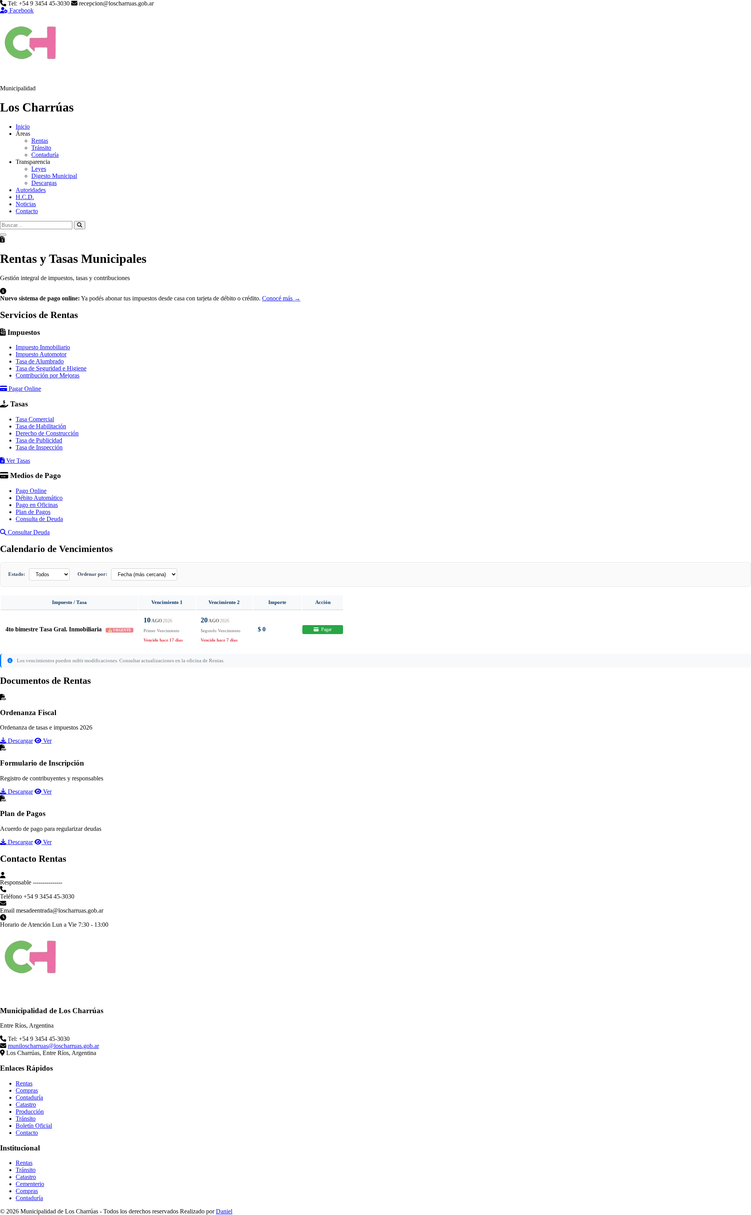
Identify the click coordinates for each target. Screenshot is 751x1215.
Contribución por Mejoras (47, 375)
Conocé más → (281, 298)
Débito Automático (39, 497)
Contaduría (45, 154)
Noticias (26, 204)
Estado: (16, 574)
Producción (30, 1111)
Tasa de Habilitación (41, 426)
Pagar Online (24, 388)
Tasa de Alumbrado (40, 361)
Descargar (19, 740)
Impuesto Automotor (41, 354)
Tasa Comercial (35, 419)
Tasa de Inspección (39, 447)
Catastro (26, 1104)
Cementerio (30, 1184)
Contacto (27, 211)
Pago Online (31, 490)
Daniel (224, 1211)
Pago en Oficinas (37, 504)
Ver (46, 740)
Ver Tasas (17, 460)
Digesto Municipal (54, 176)
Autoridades (31, 190)
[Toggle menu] (3, 235)
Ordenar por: (92, 574)
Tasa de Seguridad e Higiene (51, 368)
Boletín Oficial (34, 1125)
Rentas (39, 140)
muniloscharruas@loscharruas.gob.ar (53, 1045)
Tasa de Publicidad (39, 440)
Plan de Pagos (33, 512)
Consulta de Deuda (39, 519)
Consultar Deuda (28, 532)
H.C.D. (25, 197)
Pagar (326, 629)
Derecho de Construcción (47, 433)
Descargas (44, 183)
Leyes (38, 168)
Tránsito (41, 147)
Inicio (23, 126)
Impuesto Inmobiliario (43, 347)
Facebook (21, 10)
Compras (27, 1090)
